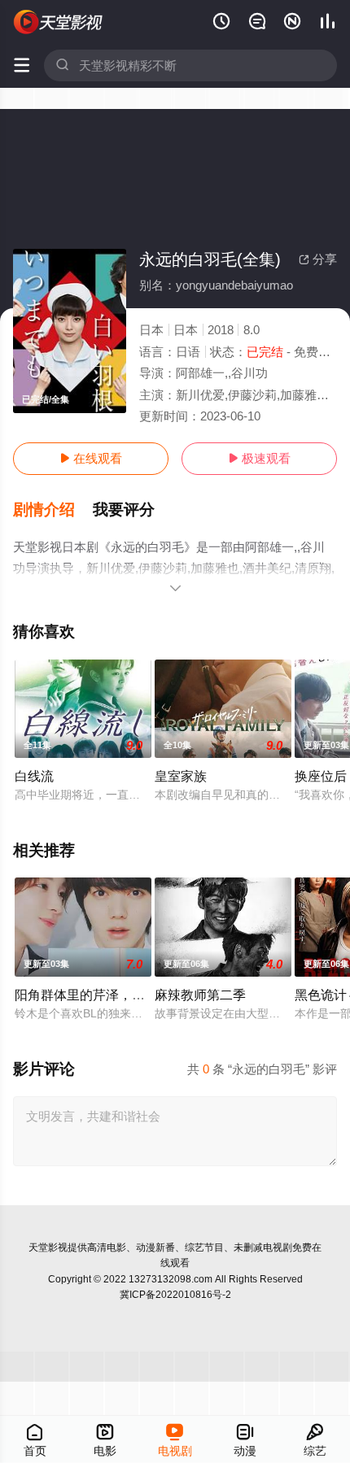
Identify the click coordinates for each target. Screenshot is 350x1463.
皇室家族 (181, 776)
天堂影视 (48, 1247)
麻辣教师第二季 (200, 994)
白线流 (34, 776)
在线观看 (90, 458)
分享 (318, 259)
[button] (53, 510)
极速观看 (259, 458)
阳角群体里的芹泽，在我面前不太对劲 (125, 994)
